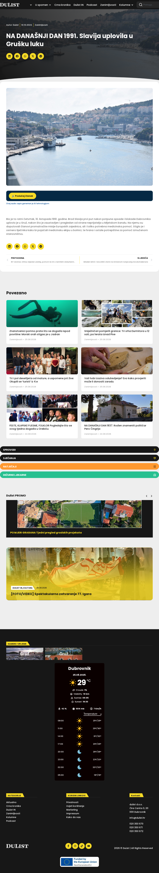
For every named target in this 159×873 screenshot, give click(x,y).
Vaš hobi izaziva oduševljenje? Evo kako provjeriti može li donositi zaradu (115, 380)
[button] (9, 56)
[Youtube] (88, 846)
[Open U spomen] (50, 5)
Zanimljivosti (41, 24)
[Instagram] (75, 846)
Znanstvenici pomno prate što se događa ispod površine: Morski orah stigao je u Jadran (39, 332)
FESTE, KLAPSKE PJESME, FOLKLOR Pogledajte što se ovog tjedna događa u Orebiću (40, 427)
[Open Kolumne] (132, 5)
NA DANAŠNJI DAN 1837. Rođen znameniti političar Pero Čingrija (115, 427)
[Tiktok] (82, 846)
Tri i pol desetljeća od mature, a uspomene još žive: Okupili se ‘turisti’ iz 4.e (41, 380)
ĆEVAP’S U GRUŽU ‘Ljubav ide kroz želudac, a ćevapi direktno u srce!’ (55, 532)
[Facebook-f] (68, 846)
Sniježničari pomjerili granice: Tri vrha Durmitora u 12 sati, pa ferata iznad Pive (116, 332)
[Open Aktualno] (31, 5)
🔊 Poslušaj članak (22, 196)
